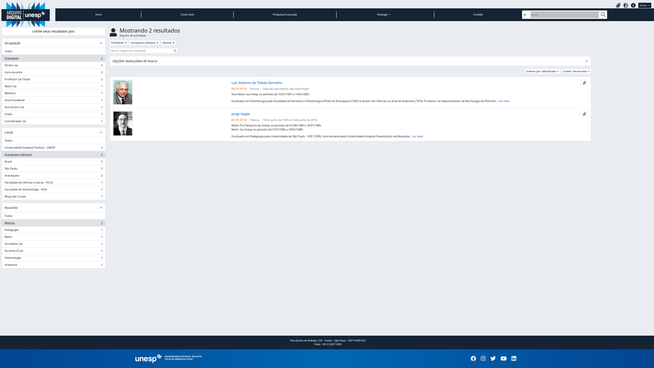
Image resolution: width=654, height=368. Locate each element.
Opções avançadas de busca (135, 61)
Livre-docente (53, 73)
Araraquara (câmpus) (53, 155)
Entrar (644, 5)
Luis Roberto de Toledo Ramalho (256, 83)
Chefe (53, 115)
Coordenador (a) (53, 122)
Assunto (11, 207)
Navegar (382, 14)
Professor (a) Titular (53, 80)
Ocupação (13, 43)
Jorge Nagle (240, 114)
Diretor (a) (53, 66)
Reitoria (53, 223)
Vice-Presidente (53, 101)
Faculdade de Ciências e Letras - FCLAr (53, 183)
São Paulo (53, 169)
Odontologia (53, 258)
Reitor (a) (53, 87)
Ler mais (504, 101)
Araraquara (53, 176)
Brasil (53, 162)
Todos (8, 51)
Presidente (53, 59)
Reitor (53, 237)
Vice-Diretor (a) (53, 108)
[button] (618, 5)
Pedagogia (53, 230)
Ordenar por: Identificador (541, 71)
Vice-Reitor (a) (53, 244)
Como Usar (187, 14)
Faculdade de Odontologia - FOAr (53, 190)
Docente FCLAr (53, 251)
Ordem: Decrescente (575, 71)
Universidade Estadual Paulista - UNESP (53, 148)
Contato (478, 14)
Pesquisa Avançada (285, 14)
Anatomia (53, 265)
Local (9, 132)
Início (98, 14)
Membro (53, 94)
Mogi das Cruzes (53, 197)
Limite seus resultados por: (53, 31)
